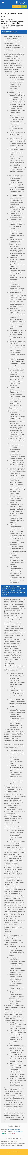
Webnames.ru (19, 1151)
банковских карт (18, 1131)
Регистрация (16, 6)
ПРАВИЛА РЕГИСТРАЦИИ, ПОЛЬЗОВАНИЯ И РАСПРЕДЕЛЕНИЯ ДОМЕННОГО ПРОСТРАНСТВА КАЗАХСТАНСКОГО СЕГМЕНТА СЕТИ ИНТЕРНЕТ (12, 24)
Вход (24, 6)
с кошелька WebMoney (13, 1129)
